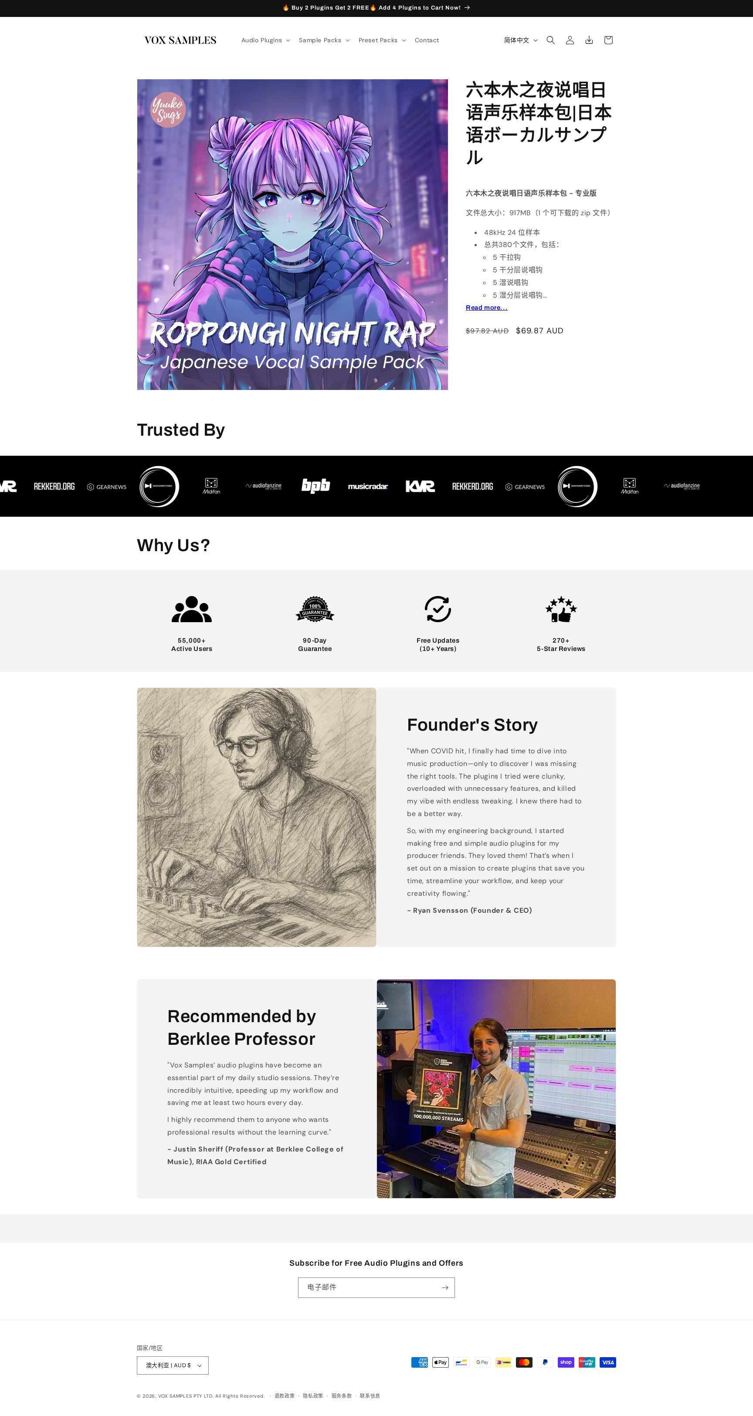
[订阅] (445, 1287)
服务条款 (342, 1396)
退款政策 (285, 1396)
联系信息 (370, 1396)
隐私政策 (313, 1396)
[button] (265, 40)
